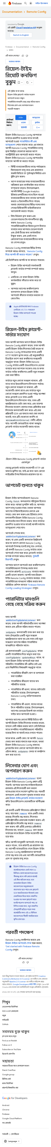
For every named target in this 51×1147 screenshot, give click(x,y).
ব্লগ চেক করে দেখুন (9, 1036)
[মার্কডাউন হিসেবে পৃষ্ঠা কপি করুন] (27, 82)
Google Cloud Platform (12, 1118)
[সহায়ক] (23, 56)
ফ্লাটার (37, 122)
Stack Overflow (9, 1070)
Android (5, 1105)
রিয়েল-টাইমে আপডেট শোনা (18, 943)
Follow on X (7, 1045)
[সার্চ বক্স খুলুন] (25, 3)
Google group (8, 1074)
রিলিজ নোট (6, 1079)
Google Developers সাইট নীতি (24, 984)
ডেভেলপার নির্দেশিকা (10, 1006)
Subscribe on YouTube (11, 1049)
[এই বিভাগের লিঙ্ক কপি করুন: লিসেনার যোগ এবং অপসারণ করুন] (35, 771)
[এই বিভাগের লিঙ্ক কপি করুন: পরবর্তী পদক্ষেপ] (36, 932)
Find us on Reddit (9, 1040)
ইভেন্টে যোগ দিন (8, 1054)
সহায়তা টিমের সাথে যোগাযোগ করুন (15, 1065)
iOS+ (21, 117)
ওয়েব (23, 122)
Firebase (9, 47)
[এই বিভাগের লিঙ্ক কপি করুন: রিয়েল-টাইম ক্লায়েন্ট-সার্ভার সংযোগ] (32, 335)
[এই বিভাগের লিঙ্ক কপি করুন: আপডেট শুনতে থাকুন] (8, 491)
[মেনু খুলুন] (4, 3)
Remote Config (36, 12)
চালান (11, 50)
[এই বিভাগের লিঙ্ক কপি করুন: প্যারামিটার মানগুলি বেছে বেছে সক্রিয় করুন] (8, 610)
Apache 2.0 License (18, 981)
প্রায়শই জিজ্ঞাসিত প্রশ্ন (10, 1087)
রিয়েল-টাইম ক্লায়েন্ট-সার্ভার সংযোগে (26, 798)
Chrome (5, 1109)
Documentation (12, 12)
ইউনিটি (24, 127)
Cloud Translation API (26, 27)
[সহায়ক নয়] (27, 56)
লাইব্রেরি (5, 1020)
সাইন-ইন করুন (41, 3)
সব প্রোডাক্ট (6, 1123)
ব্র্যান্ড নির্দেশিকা (7, 1083)
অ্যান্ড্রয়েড (36, 117)
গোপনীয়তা (15, 1134)
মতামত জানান (14, 61)
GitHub (5, 1024)
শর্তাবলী (5, 1134)
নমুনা (4, 1015)
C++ (38, 127)
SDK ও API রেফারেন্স (10, 1011)
